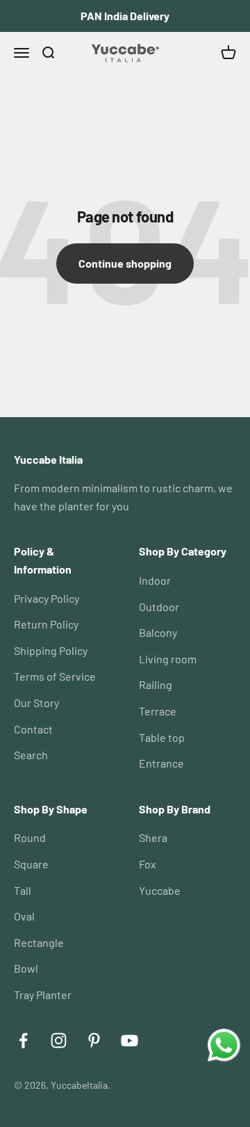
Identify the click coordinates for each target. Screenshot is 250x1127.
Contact (33, 729)
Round (30, 837)
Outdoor (159, 606)
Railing (155, 684)
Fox (147, 863)
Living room (168, 658)
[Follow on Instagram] (58, 1040)
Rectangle (39, 942)
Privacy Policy (46, 598)
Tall (22, 890)
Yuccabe (160, 890)
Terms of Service (55, 676)
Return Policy (46, 624)
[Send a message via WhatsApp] (224, 1045)
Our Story (36, 702)
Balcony (158, 632)
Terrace (157, 710)
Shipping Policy (51, 650)
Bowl (26, 968)
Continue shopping (125, 263)
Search (31, 754)
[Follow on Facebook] (23, 1040)
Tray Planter (43, 994)
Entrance (161, 763)
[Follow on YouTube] (129, 1040)
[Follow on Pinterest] (94, 1040)
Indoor (155, 580)
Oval (24, 916)
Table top (162, 737)
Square (31, 863)
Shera (153, 837)
